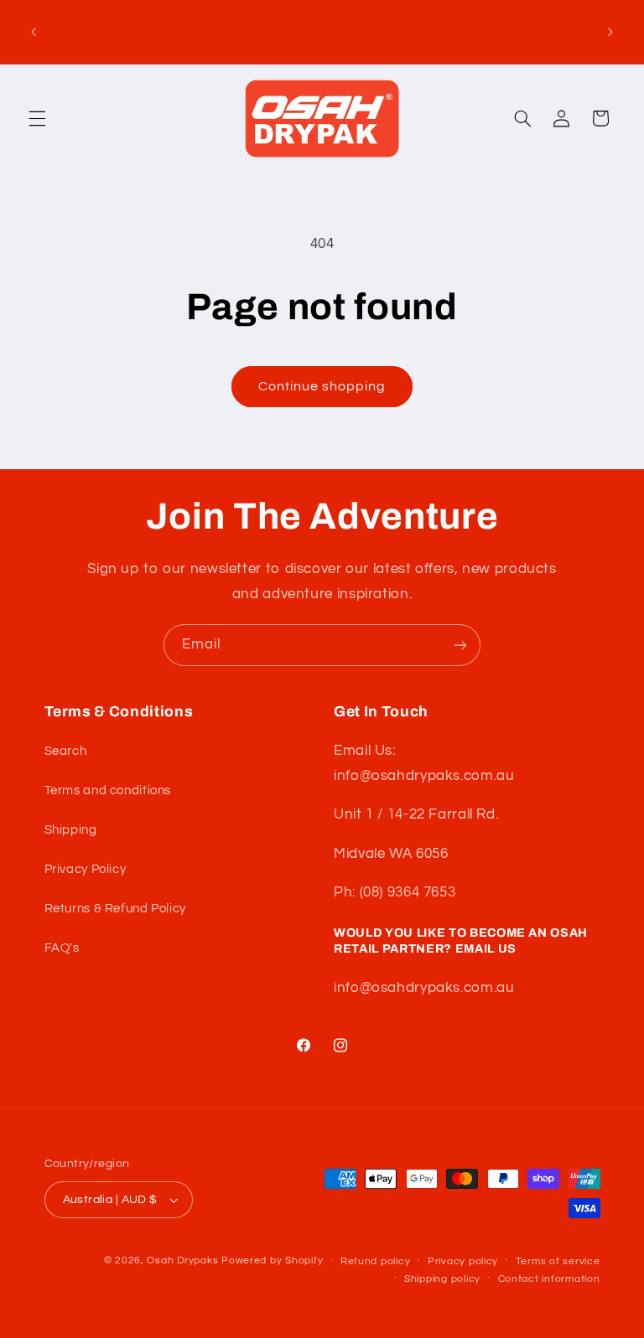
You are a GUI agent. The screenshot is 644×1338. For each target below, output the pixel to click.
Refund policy (375, 1261)
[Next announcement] (610, 31)
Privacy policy (463, 1261)
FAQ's (62, 948)
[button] (37, 118)
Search (65, 751)
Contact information (549, 1279)
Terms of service (558, 1261)
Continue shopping (322, 386)
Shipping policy (442, 1279)
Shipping (70, 830)
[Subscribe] (460, 644)
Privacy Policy (85, 869)
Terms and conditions (108, 790)
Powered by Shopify (272, 1260)
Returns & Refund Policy (115, 908)
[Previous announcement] (33, 31)
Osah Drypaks (182, 1260)
